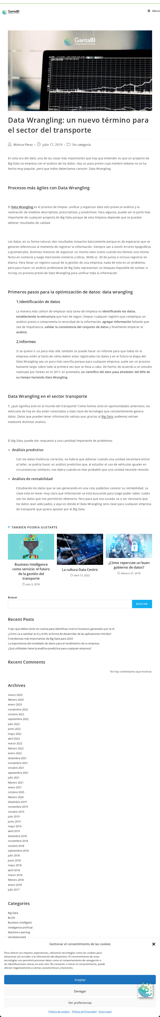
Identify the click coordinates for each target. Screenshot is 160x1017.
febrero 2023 (16, 699)
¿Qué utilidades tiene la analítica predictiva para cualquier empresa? (49, 648)
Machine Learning (19, 932)
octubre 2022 (16, 714)
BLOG (11, 918)
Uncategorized (17, 937)
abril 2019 (14, 831)
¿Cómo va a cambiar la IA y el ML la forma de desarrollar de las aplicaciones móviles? (59, 634)
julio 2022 (14, 724)
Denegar (80, 991)
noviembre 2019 (18, 807)
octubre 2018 (16, 846)
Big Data (107, 416)
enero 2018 (15, 885)
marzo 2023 (15, 695)
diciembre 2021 (17, 758)
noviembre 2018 (18, 841)
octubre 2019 (16, 812)
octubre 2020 (16, 792)
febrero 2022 (16, 748)
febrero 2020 (16, 797)
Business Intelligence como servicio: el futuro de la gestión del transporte (31, 571)
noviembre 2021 (18, 763)
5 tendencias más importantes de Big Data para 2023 (40, 638)
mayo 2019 (14, 826)
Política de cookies (59, 1011)
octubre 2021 (16, 768)
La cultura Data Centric (80, 569)
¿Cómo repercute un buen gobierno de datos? (129, 565)
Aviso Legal (105, 1011)
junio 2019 (14, 821)
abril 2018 (14, 870)
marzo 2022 (15, 743)
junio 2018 (14, 860)
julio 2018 (14, 855)
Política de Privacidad (84, 1011)
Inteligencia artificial (20, 927)
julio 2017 (14, 889)
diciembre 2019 (17, 802)
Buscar (12, 597)
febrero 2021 (16, 782)
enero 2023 (15, 704)
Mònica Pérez (23, 145)
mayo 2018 (14, 865)
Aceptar (80, 980)
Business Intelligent (20, 922)
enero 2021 (15, 787)
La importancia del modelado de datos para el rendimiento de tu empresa (53, 643)
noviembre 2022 (18, 709)
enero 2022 (15, 753)
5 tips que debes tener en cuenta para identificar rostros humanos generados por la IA (61, 629)
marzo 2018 (15, 875)
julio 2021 (14, 777)
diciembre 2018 (17, 836)
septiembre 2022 (18, 719)
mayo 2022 (14, 734)
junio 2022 (14, 729)
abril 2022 (14, 738)
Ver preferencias (80, 1003)
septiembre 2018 (18, 850)
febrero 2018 (16, 880)
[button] (154, 944)
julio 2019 (14, 816)
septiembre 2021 (18, 773)
